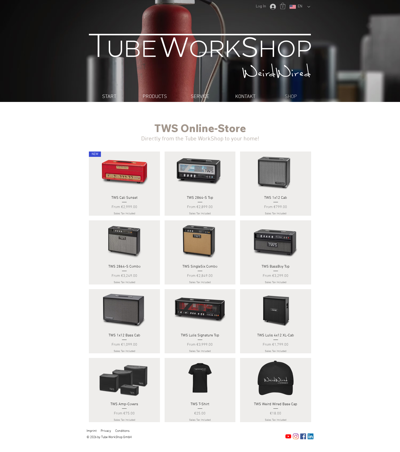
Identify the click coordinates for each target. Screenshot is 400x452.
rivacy (107, 431)
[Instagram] (296, 436)
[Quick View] (200, 172)
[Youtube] (288, 436)
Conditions (122, 431)
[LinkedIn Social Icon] (310, 436)
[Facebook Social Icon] (303, 436)
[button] (282, 6)
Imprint (92, 431)
